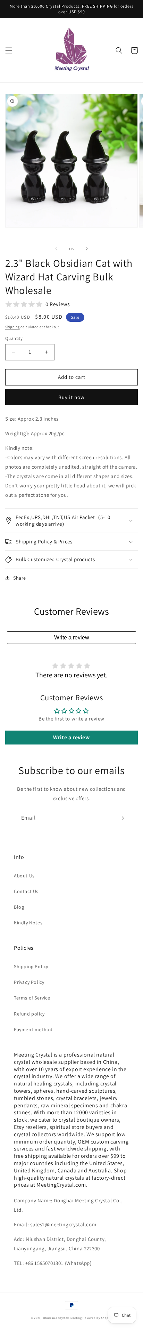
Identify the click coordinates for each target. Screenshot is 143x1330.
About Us (24, 876)
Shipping (12, 327)
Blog (19, 907)
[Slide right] (86, 248)
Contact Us (26, 891)
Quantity (14, 338)
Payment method (33, 1029)
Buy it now (71, 397)
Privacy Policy (29, 982)
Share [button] (19, 578)
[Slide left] (56, 248)
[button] (8, 50)
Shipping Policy (31, 966)
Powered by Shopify (97, 1318)
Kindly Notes (28, 922)
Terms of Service (32, 998)
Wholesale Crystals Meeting (62, 1318)
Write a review (71, 637)
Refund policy (29, 1014)
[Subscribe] (121, 818)
